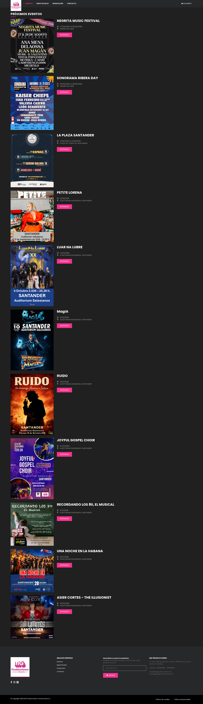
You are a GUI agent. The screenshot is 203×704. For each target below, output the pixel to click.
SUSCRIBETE (187, 3)
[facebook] (11, 681)
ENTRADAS (64, 35)
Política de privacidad (182, 699)
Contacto (71, 3)
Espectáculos (42, 3)
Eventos (29, 3)
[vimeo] (18, 681)
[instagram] (14, 681)
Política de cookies (163, 699)
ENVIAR (112, 675)
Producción (58, 3)
